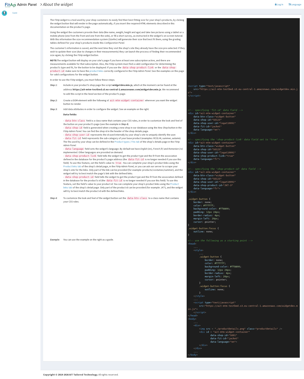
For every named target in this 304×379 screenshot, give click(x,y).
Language (296, 4)
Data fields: (70, 114)
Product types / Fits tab (127, 141)
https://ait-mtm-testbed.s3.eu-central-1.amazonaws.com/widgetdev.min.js (117, 89)
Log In (280, 4)
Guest (14, 13)
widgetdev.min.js (122, 85)
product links (96, 71)
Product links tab (72, 166)
